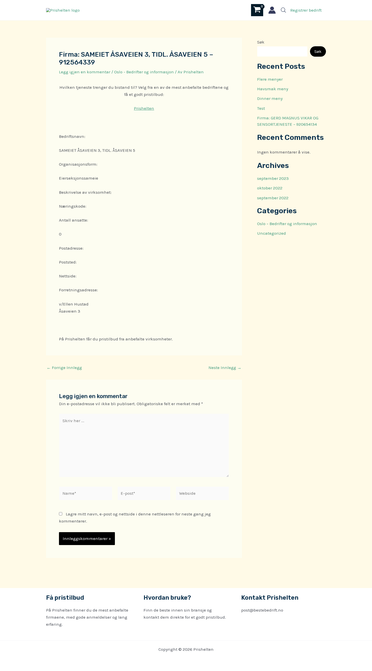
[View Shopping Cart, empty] (257, 10)
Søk (260, 42)
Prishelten (144, 108)
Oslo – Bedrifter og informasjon (287, 223)
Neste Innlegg (225, 367)
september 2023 (273, 178)
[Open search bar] (283, 10)
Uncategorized (271, 233)
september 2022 (272, 197)
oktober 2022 (269, 187)
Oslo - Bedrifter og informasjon (144, 71)
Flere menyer (270, 79)
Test (261, 108)
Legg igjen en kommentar (84, 71)
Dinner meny (270, 98)
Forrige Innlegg (64, 367)
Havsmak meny (272, 88)
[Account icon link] (272, 10)
